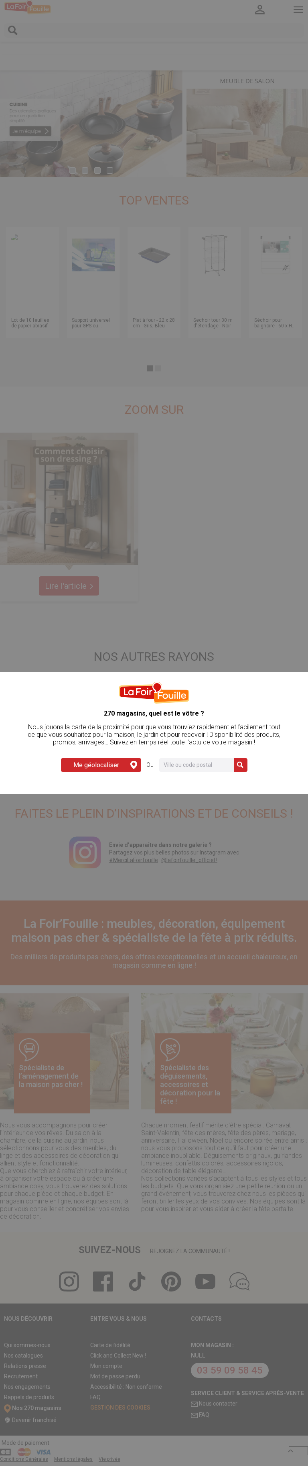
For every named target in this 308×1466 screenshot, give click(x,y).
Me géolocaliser (96, 765)
